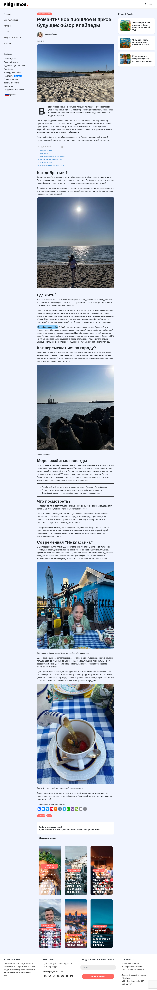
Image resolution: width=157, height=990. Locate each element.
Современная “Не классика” (52, 165)
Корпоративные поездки (133, 969)
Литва (49, 816)
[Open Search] (146, 4)
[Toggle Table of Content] (63, 147)
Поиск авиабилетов (130, 963)
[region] (16, 439)
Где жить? (44, 153)
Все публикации (11, 19)
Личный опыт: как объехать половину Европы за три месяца (49, 938)
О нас (6, 31)
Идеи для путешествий (14, 65)
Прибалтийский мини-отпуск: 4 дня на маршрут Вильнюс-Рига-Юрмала (74, 487)
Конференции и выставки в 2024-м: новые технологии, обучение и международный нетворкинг (102, 882)
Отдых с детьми (11, 79)
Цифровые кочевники (14, 89)
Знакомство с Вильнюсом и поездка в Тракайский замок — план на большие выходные (75, 882)
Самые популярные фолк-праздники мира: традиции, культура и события (48, 881)
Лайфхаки (8, 69)
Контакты (8, 43)
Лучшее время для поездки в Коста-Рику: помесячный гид (141, 26)
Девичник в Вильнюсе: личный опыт (75, 941)
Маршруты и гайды (12, 72)
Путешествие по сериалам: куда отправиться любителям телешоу (72, 490)
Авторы (7, 25)
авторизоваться (91, 829)
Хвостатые (9, 86)
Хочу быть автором (12, 37)
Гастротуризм (10, 58)
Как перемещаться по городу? (53, 156)
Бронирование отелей (132, 966)
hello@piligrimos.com (53, 971)
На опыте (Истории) (49, 929)
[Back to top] (150, 983)
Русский (12, 94)
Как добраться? (46, 150)
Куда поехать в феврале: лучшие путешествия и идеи (142, 58)
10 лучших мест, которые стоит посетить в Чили (140, 42)
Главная (8, 14)
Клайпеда (41, 816)
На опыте (12, 76)
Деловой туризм (11, 62)
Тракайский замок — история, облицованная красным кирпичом (71, 493)
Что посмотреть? (47, 162)
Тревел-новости (11, 82)
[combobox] (10, 94)
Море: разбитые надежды (51, 159)
